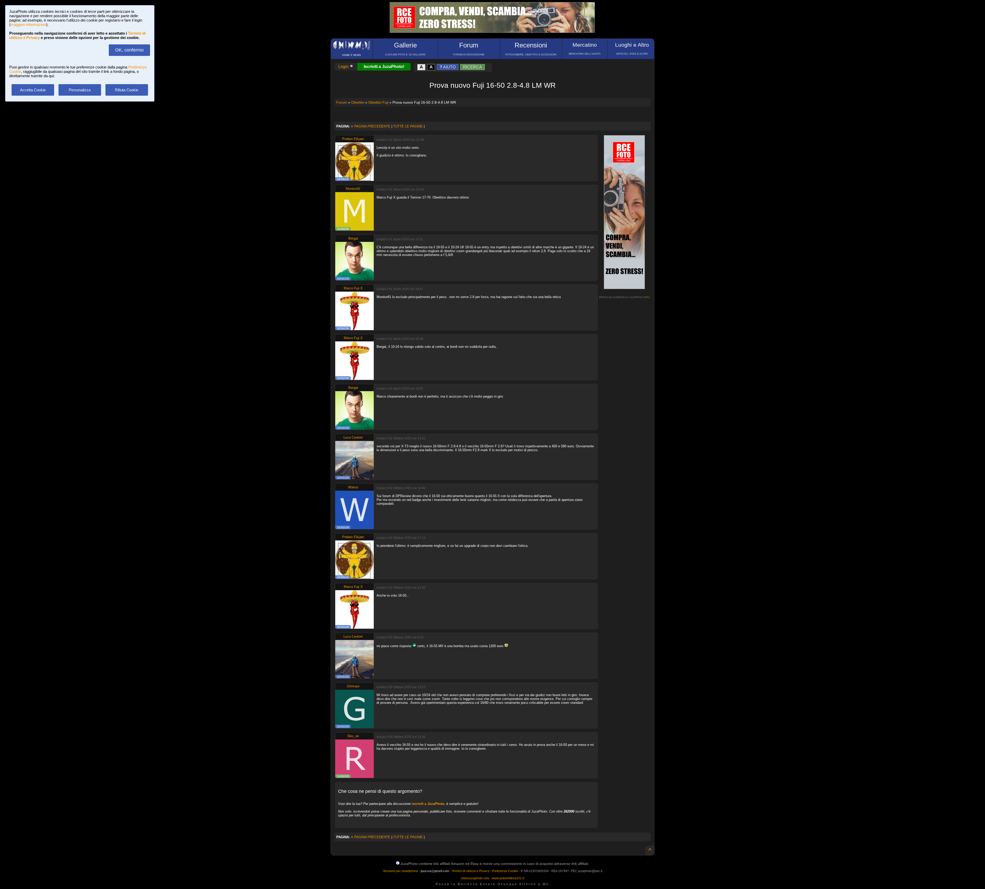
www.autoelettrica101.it (508, 878)
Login (344, 66)
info (646, 297)
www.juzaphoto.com (475, 878)
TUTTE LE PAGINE (408, 126)
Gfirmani (353, 686)
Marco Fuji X (353, 288)
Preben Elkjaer (353, 139)
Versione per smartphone (400, 871)
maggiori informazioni (28, 24)
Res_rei (353, 736)
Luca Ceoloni (353, 437)
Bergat (353, 238)
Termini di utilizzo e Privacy (470, 871)
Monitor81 (353, 189)
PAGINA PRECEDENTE (370, 126)
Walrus (353, 487)
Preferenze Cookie (505, 871)
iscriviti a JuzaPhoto (428, 804)
